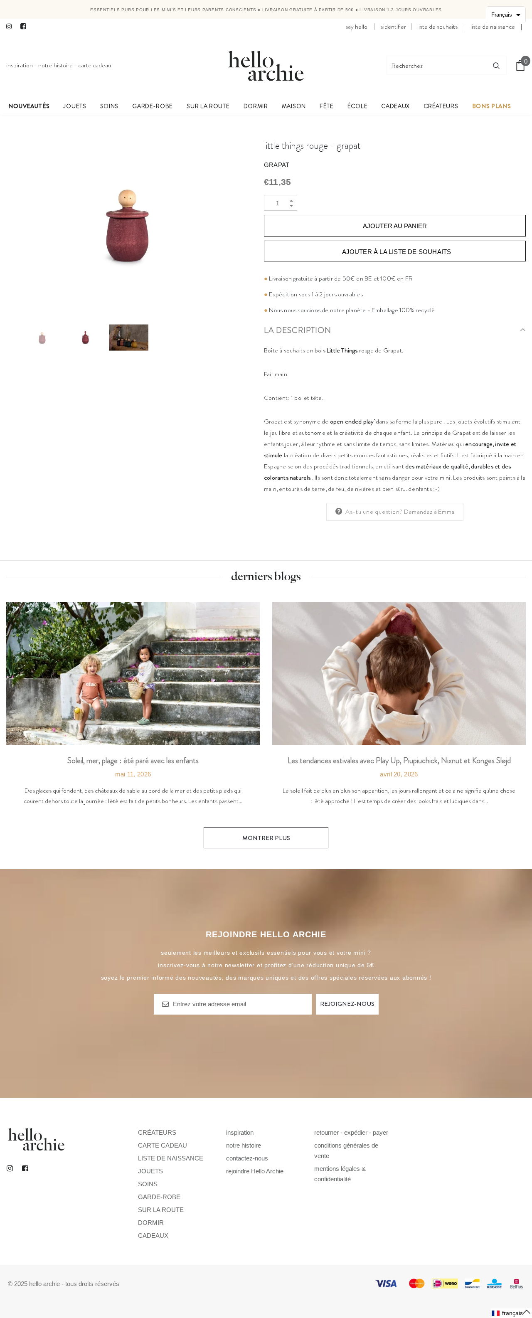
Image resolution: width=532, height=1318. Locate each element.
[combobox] (436, 65)
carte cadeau (94, 65)
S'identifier (393, 26)
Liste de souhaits (437, 26)
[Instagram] (11, 27)
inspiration (19, 65)
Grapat (276, 164)
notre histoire (55, 65)
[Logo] (266, 65)
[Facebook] (25, 27)
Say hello (356, 26)
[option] (128, 223)
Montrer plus (266, 838)
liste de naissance (492, 26)
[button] (511, 1313)
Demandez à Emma (429, 511)
